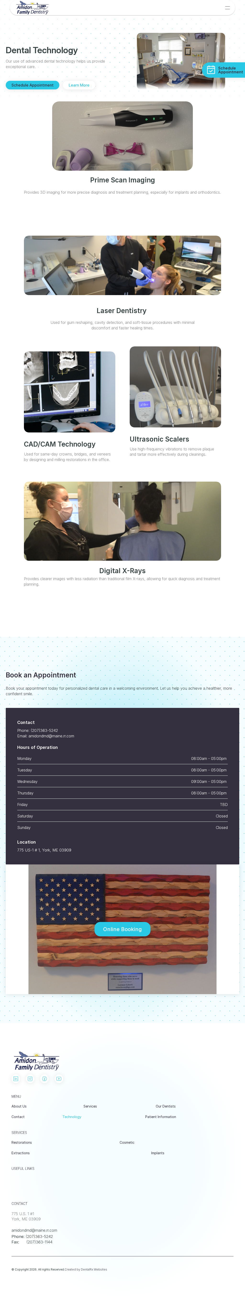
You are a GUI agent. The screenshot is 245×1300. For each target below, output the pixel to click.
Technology (71, 1117)
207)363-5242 (40, 1236)
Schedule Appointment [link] (32, 85)
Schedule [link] (227, 68)
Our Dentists (166, 1106)
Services (90, 1106)
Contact (18, 1117)
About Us (19, 1106)
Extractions (20, 1153)
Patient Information (160, 1117)
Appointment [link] (230, 72)
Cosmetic (127, 1142)
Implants (157, 1153)
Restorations (21, 1142)
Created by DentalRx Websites (86, 1269)
